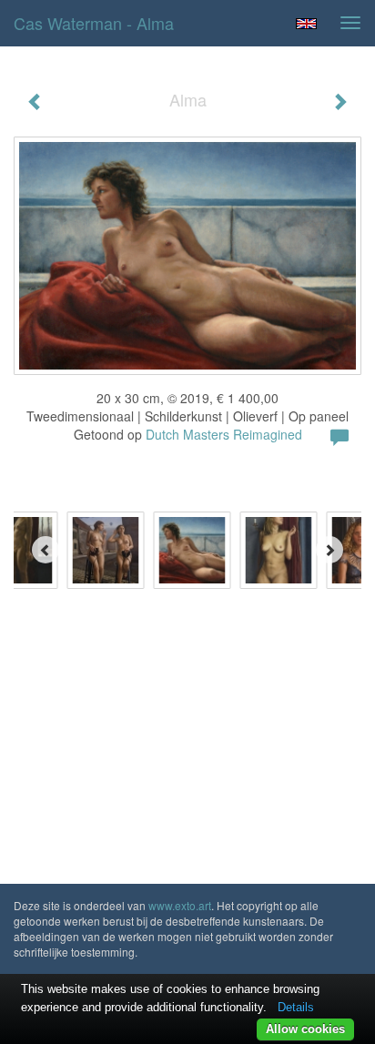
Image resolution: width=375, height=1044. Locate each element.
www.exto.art (179, 905)
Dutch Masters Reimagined (224, 434)
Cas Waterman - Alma (94, 23)
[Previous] (45, 549)
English (306, 23)
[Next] (329, 549)
